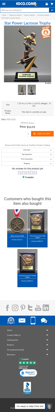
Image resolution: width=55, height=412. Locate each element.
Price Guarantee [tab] (27, 159)
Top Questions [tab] (27, 154)
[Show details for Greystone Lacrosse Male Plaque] (38, 221)
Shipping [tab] (27, 163)
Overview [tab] (26, 150)
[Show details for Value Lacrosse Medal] (17, 221)
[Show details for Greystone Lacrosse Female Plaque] (27, 261)
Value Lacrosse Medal (17, 236)
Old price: (24, 123)
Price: (23, 127)
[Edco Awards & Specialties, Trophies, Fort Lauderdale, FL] (27, 388)
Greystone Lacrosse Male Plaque (37, 236)
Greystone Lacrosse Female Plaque (27, 276)
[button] (4, 4)
